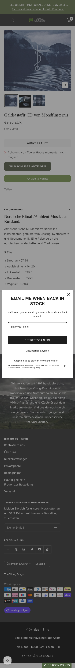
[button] (57, 665)
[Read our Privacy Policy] (65, 366)
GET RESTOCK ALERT (37, 340)
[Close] (69, 294)
